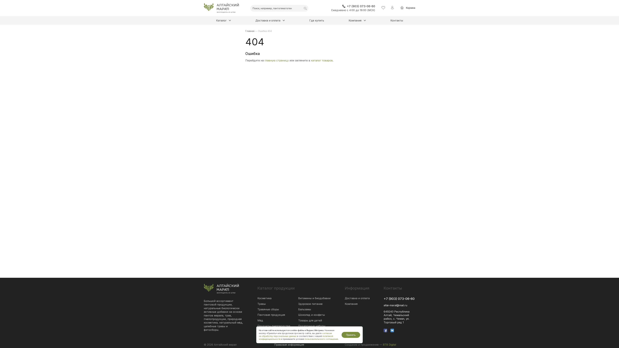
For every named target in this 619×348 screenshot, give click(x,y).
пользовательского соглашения (321, 339)
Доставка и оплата (357, 298)
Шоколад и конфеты (311, 314)
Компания (351, 303)
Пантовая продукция (271, 314)
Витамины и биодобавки (314, 298)
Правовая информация (289, 344)
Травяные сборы (268, 309)
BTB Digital (389, 344)
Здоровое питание (310, 303)
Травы (261, 303)
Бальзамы (304, 309)
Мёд (260, 320)
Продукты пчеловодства (273, 326)
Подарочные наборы (311, 326)
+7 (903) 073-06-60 (399, 299)
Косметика (264, 298)
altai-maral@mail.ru (395, 305)
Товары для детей (310, 320)
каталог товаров (322, 60)
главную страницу (277, 60)
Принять (351, 335)
